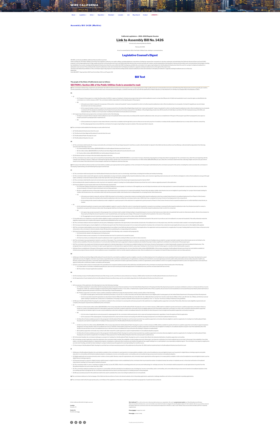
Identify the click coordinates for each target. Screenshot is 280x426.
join (133, 413)
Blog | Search (136, 15)
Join (128, 15)
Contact (145, 15)
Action (91, 15)
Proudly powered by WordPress (136, 422)
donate (134, 410)
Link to (121, 40)
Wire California (84, 5)
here (78, 411)
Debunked (111, 15)
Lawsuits (120, 15)
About (73, 15)
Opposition (101, 15)
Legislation (82, 15)
